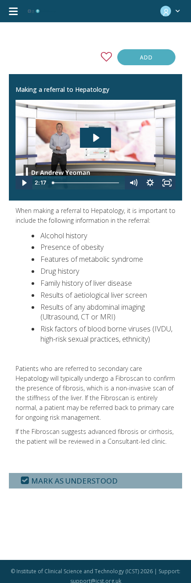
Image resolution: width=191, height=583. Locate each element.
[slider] (86, 183)
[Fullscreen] (167, 183)
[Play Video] (24, 183)
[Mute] (133, 183)
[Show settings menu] (150, 183)
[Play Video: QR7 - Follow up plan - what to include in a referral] (95, 138)
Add (146, 57)
